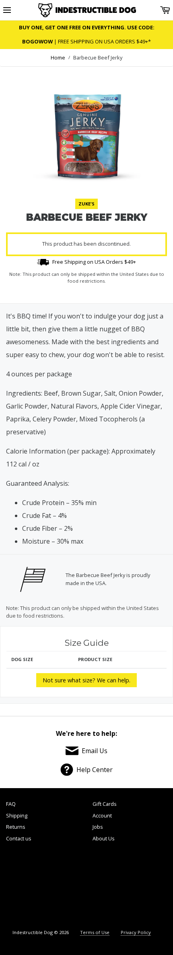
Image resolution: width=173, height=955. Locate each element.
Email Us (94, 750)
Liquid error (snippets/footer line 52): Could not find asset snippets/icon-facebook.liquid (26, 886)
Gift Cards (105, 803)
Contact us (18, 838)
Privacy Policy (136, 932)
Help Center (94, 769)
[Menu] (7, 10)
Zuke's (86, 204)
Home (58, 57)
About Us (104, 838)
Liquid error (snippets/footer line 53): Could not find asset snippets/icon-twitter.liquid (66, 886)
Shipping (16, 815)
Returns (15, 826)
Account (102, 815)
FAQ (11, 803)
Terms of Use (94, 932)
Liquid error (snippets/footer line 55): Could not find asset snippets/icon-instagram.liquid (146, 886)
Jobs (98, 826)
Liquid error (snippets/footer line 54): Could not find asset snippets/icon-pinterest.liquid (106, 886)
